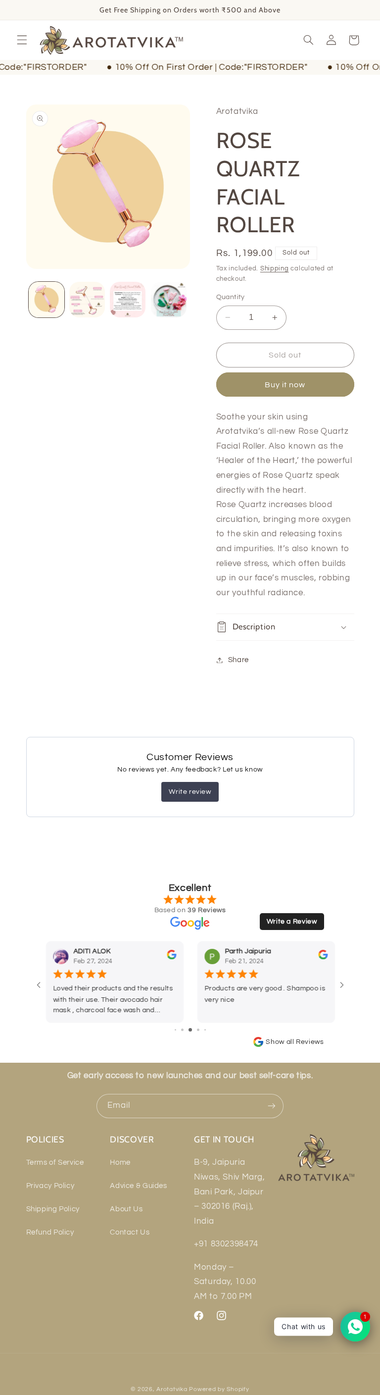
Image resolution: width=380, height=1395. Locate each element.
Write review (190, 791)
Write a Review (292, 921)
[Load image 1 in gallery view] (46, 299)
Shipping (274, 268)
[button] (21, 40)
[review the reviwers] (73, 957)
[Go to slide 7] (178, 1030)
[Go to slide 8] (185, 1030)
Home (120, 1162)
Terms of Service (55, 1162)
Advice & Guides (138, 1185)
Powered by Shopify (219, 1389)
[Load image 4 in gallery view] (169, 299)
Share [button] (238, 660)
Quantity (230, 297)
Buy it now (285, 385)
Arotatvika (171, 1389)
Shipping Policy (53, 1209)
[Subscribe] (271, 1106)
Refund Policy (50, 1232)
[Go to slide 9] (193, 1030)
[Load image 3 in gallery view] (127, 299)
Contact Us (129, 1232)
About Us (126, 1209)
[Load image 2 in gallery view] (87, 299)
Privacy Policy (50, 1185)
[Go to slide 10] (201, 1030)
